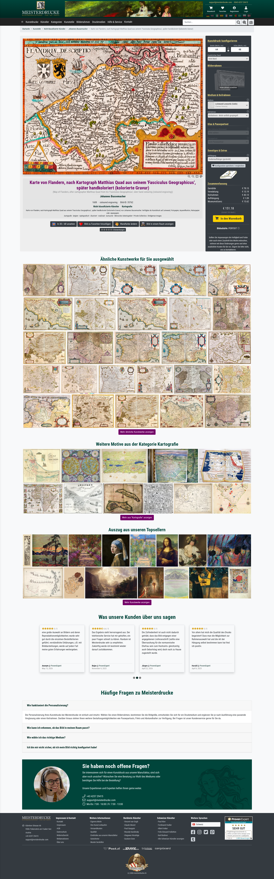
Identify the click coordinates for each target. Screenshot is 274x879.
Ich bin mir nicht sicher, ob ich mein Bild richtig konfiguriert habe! (62, 747)
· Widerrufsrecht (62, 835)
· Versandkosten (96, 828)
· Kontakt (59, 821)
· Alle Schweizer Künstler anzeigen (170, 839)
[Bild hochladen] (251, 22)
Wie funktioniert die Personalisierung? (47, 705)
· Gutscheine (94, 839)
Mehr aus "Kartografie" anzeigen (137, 517)
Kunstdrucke (32, 22)
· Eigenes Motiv (96, 821)
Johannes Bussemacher (78, 29)
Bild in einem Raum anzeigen (159, 224)
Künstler (45, 22)
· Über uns (60, 842)
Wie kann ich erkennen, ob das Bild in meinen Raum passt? (58, 727)
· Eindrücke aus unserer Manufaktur (103, 835)
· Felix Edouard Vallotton (166, 832)
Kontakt (128, 21)
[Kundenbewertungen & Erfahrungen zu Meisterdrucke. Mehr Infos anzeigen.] (239, 827)
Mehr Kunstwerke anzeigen (137, 602)
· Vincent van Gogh (130, 821)
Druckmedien (98, 22)
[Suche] (238, 22)
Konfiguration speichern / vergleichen (229, 166)
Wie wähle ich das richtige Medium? (46, 737)
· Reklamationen (62, 839)
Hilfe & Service (115, 22)
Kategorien (56, 22)
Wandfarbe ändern (127, 224)
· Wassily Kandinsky (131, 832)
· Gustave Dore (129, 839)
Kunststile (69, 22)
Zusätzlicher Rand (214, 55)
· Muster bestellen (97, 842)
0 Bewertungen (118, 230)
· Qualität (93, 832)
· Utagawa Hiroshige (131, 835)
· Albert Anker (162, 828)
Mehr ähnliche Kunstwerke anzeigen (137, 432)
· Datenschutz (61, 832)
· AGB (58, 828)
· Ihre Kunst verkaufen (98, 825)
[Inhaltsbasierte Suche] (244, 22)
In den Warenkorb (229, 218)
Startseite (26, 29)
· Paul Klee (161, 821)
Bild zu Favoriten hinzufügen (97, 224)
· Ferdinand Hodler (164, 825)
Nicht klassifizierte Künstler (54, 29)
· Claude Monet (129, 825)
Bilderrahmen (83, 22)
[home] (22, 22)
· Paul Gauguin (129, 828)
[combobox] (228, 59)
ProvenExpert (55, 666)
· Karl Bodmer (162, 835)
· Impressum (61, 825)
